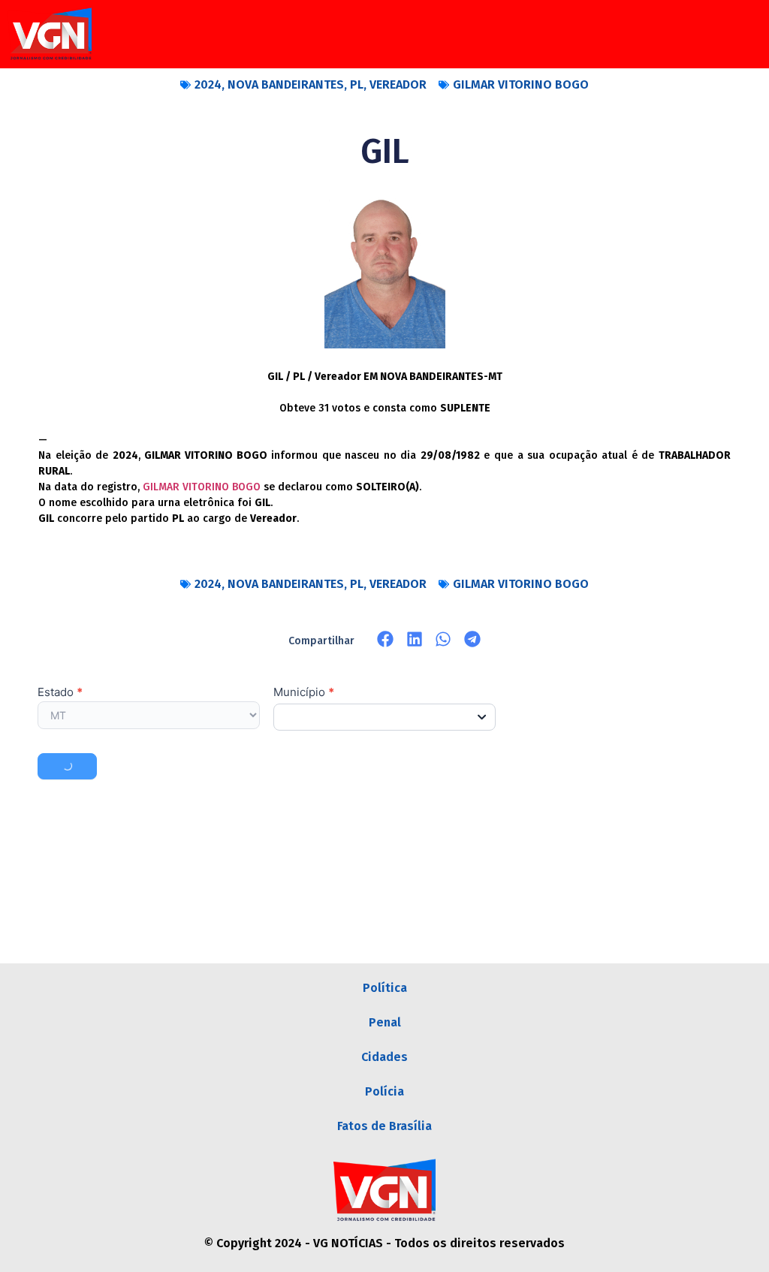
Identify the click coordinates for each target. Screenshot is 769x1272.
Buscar (67, 766)
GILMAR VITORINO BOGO (521, 84)
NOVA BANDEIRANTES (286, 84)
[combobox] (384, 717)
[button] (385, 639)
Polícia (384, 1091)
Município (303, 692)
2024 (208, 84)
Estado (60, 692)
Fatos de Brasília (384, 1126)
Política (385, 988)
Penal (385, 1022)
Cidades (384, 1057)
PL (356, 84)
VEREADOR (398, 84)
